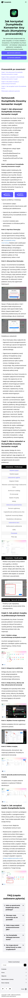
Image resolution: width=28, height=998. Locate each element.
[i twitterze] (2, 988)
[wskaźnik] (6, 2)
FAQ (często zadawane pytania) (10, 91)
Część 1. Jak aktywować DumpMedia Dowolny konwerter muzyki (12, 73)
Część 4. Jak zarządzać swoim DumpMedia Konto (13, 87)
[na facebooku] (6, 988)
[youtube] (10, 988)
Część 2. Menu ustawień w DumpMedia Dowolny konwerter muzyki (12, 78)
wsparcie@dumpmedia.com (12, 858)
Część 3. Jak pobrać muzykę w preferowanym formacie (10, 82)
